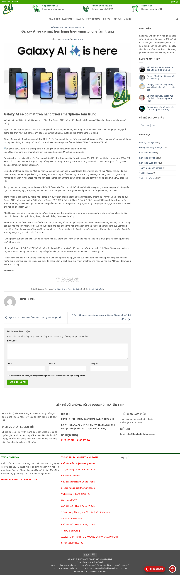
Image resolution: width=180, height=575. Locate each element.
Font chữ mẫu (93, 19)
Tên (9, 363)
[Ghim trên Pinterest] (72, 280)
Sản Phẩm (67, 19)
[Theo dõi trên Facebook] (169, 2)
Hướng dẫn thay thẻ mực (150, 147)
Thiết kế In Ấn (145, 173)
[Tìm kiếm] (177, 19)
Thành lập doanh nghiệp (150, 168)
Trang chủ (54, 19)
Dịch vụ (106, 19)
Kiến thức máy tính (59, 27)
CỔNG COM (144, 125)
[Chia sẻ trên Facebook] (58, 280)
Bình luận (11, 341)
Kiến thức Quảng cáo (149, 163)
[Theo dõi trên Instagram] (171, 2)
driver (153, 125)
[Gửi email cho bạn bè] (67, 280)
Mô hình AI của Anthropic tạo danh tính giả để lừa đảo (160, 68)
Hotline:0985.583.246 (102, 5)
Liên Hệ (127, 19)
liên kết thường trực (96, 289)
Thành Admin (77, 39)
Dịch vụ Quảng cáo (148, 142)
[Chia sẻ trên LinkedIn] (77, 280)
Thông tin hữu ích (76, 27)
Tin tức (117, 19)
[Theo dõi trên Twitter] (174, 2)
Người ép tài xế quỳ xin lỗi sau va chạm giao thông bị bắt (35, 317)
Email (52, 363)
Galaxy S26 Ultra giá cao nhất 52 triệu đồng (161, 77)
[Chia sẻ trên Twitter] (63, 280)
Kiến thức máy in (147, 152)
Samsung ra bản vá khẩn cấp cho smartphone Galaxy (160, 108)
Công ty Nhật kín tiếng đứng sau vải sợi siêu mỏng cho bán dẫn (161, 87)
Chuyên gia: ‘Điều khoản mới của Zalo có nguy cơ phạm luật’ (160, 98)
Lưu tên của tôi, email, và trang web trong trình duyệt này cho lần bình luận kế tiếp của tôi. (48, 376)
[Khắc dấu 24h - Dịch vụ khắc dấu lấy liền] (15, 9)
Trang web (94, 363)
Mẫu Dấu (80, 19)
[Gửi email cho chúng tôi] (176, 2)
